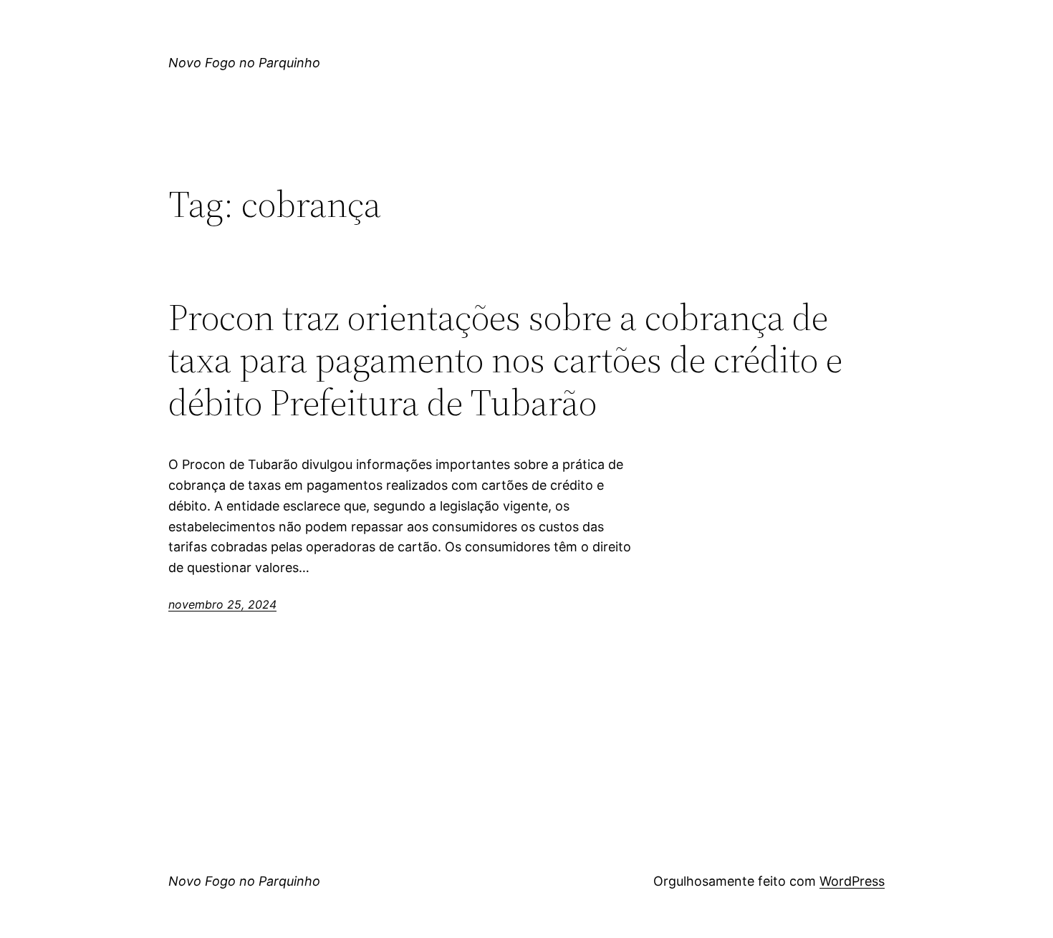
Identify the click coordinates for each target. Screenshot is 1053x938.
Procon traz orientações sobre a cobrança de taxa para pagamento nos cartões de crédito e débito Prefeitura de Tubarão (505, 360)
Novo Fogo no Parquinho (244, 62)
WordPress (852, 881)
